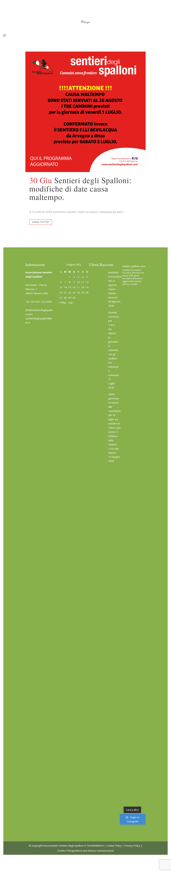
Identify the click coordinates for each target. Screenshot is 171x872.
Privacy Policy (132, 845)
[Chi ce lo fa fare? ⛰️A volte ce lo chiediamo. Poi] (132, 679)
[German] (79, 2)
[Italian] (83, 2)
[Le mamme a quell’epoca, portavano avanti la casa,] (132, 531)
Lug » (71, 302)
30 (73, 297)
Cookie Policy (114, 845)
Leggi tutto (40, 222)
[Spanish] (86, 2)
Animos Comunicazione (101, 850)
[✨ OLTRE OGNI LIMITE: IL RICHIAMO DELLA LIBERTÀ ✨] (132, 398)
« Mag (62, 302)
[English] (73, 2)
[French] (76, 2)
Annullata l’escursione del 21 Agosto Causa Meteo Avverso (115, 285)
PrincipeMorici (74, 850)
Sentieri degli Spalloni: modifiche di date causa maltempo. (80, 188)
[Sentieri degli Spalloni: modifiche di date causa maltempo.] (85, 112)
